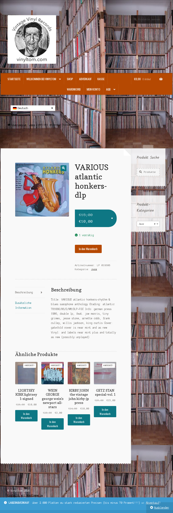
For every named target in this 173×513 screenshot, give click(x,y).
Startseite (14, 79)
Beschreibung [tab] (24, 292)
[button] (63, 168)
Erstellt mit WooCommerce (25, 495)
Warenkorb (74, 89)
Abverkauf (152, 502)
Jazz (32, 124)
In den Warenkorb (88, 249)
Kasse (100, 79)
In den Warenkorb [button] (26, 416)
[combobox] (148, 224)
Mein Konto (93, 89)
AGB (108, 89)
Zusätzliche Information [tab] (23, 305)
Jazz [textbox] (147, 224)
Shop (70, 79)
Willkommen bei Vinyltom (41, 79)
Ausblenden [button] (161, 507)
